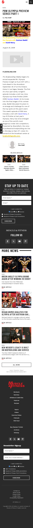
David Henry (10, 43)
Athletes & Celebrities (16, 397)
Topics (16, 409)
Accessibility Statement (16, 497)
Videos (16, 412)
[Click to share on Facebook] (1, 125)
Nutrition (16, 395)
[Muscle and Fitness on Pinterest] (25, 241)
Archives (16, 430)
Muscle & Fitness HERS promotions (16, 471)
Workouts (16, 392)
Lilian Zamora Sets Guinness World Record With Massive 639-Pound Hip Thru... (24, 171)
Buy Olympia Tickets (16, 427)
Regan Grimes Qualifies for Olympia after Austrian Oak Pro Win (15, 314)
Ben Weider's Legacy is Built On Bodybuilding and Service (15, 348)
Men (16, 212)
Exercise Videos (16, 415)
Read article (7, 287)
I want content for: (16, 209)
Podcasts (16, 418)
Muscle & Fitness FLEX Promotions (14, 216)
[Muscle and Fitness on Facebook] (7, 241)
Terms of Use (16, 492)
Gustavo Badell (21, 40)
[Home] (3, 3)
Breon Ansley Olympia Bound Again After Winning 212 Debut (9, 170)
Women (22, 212)
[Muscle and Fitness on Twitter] (13, 241)
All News (16, 365)
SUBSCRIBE (8, 221)
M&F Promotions (10, 469)
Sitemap (16, 432)
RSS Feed (16, 420)
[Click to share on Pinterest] (1, 132)
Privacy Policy (16, 494)
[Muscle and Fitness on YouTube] (19, 241)
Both (11, 212)
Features (16, 400)
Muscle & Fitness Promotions (12, 214)
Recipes (16, 403)
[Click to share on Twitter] (1, 128)
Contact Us (16, 490)
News (4, 7)
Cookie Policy (16, 496)
